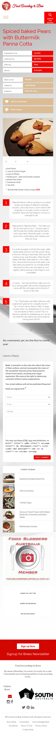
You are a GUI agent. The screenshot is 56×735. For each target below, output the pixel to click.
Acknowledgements (40, 722)
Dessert (28, 79)
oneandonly (30, 85)
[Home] (23, 6)
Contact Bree (28, 730)
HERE (38, 190)
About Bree (11, 722)
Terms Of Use (26, 726)
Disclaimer (13, 726)
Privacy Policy (41, 726)
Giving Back (24, 722)
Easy (36, 64)
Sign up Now (28, 646)
